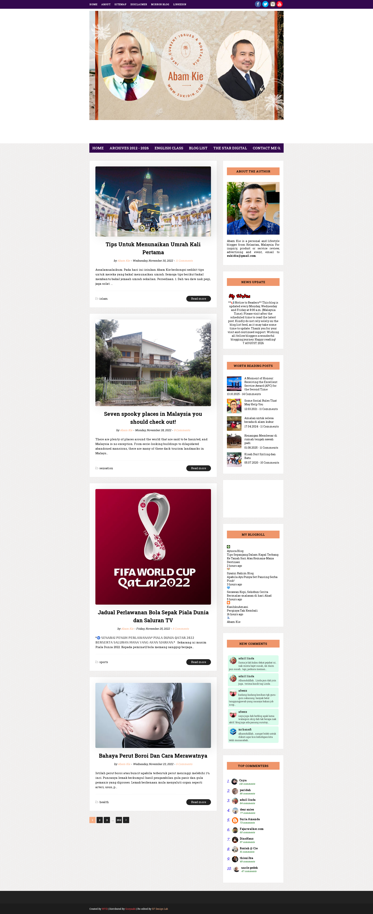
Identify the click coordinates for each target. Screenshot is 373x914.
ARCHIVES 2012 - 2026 (129, 148)
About (106, 4)
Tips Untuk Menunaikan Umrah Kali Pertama (153, 248)
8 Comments (181, 628)
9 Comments (182, 430)
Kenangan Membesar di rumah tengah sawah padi (260, 439)
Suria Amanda (250, 819)
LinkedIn (179, 4)
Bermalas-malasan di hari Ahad (249, 595)
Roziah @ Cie (249, 848)
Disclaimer (138, 4)
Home (93, 4)
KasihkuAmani (237, 607)
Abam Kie (123, 260)
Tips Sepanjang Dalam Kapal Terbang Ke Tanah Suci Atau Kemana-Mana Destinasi (252, 558)
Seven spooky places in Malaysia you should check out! (153, 417)
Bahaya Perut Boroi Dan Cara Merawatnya (153, 755)
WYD (104, 908)
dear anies (247, 809)
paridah (245, 790)
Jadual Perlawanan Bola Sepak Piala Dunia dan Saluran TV (153, 616)
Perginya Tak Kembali (242, 610)
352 (119, 820)
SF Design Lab (160, 908)
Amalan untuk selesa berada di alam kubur (259, 420)
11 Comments (184, 260)
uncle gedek (249, 868)
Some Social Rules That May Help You (260, 402)
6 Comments (184, 764)
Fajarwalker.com (252, 829)
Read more (198, 298)
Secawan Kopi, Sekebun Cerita (247, 592)
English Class (169, 148)
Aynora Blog (235, 551)
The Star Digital (230, 148)
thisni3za (246, 858)
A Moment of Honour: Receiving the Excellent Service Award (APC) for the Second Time (260, 383)
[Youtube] (279, 6)
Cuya (243, 780)
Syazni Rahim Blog (240, 573)
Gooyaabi (130, 908)
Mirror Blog (160, 4)
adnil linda (247, 800)
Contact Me (265, 148)
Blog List (198, 148)
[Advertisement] (186, 133)
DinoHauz (247, 838)
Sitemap (120, 4)
